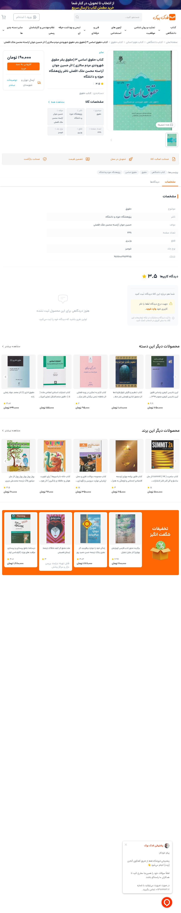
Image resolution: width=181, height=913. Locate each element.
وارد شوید (151, 309)
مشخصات (170, 182)
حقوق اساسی (131, 172)
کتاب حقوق (85, 93)
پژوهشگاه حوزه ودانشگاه (109, 172)
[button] (5, 377)
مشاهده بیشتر (12, 346)
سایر (101, 52)
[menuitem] (167, 30)
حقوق (144, 172)
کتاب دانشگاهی (158, 172)
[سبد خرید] (3, 17)
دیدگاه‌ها (154, 182)
